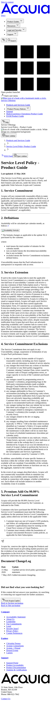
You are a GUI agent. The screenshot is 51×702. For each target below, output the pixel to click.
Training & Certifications (16, 670)
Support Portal (12, 663)
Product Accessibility (15, 665)
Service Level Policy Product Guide (21, 146)
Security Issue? (12, 628)
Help (7, 122)
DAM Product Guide (15, 116)
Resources (11, 26)
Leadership (10, 621)
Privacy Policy (12, 631)
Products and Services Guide (18, 105)
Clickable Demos (13, 643)
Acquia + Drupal (13, 648)
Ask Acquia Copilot (12, 601)
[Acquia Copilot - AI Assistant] (3, 40)
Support (10, 34)
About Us (10, 619)
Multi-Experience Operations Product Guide (24, 114)
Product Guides (13, 22)
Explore (4, 638)
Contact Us (5, 699)
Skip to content (7, 2)
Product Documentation (16, 667)
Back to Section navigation (12, 603)
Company (5, 612)
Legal (8, 626)
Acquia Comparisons (15, 646)
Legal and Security (14, 30)
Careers (9, 653)
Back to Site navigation (10, 605)
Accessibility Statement (16, 617)
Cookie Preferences (14, 633)
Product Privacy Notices (16, 109)
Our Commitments (14, 624)
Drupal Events (12, 650)
